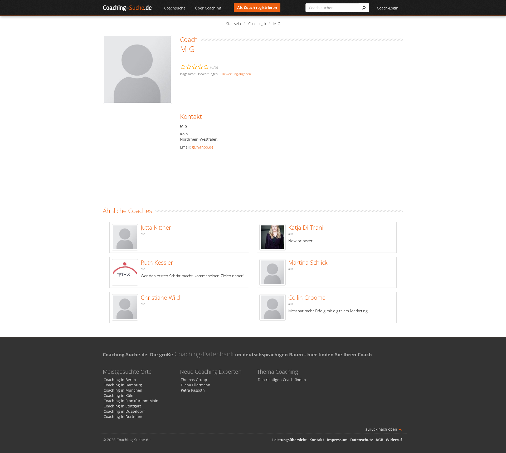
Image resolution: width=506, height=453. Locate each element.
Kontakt (316, 439)
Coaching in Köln (118, 395)
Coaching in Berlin (120, 379)
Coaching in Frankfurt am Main (131, 400)
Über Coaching (208, 8)
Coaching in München (123, 390)
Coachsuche (175, 8)
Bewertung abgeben (236, 74)
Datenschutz (361, 439)
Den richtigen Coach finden (282, 379)
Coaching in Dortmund (124, 416)
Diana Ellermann (195, 384)
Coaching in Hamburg (123, 384)
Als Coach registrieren (257, 7)
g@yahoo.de (202, 147)
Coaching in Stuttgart (122, 405)
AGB (379, 439)
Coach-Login (387, 8)
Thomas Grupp (194, 379)
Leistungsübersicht (289, 439)
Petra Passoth (193, 390)
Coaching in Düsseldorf (124, 411)
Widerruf (394, 439)
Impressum (337, 439)
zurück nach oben (382, 429)
